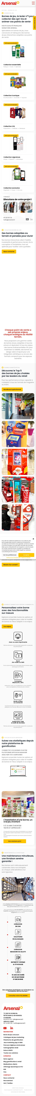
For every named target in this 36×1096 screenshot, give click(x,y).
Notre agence (8, 1059)
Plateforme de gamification (13, 1040)
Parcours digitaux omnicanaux (14, 1045)
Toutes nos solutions (10, 1053)
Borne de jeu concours (11, 1034)
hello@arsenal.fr (9, 219)
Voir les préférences (9, 555)
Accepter (26, 555)
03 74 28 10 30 (7, 1023)
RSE (4, 1069)
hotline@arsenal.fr (19, 1023)
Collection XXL (9, 126)
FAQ (4, 1072)
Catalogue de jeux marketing (13, 1037)
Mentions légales (25, 557)
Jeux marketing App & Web (13, 1042)
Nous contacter (34, 23)
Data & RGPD (8, 1050)
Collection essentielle (12, 64)
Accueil (4, 10)
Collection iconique (11, 95)
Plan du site (28, 1090)
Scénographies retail (10, 1047)
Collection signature (11, 157)
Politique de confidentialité (13, 557)
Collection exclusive (11, 188)
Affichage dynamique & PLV (13, 1066)
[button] (33, 539)
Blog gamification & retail (12, 1061)
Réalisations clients (10, 1064)
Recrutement (8, 1080)
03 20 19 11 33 (7, 217)
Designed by (18, 1092)
